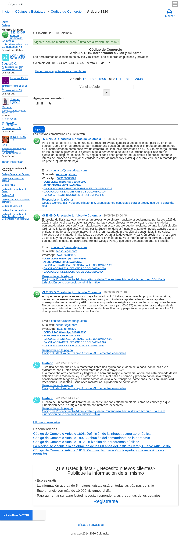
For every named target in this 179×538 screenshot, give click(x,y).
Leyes (5, 21)
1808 (94, 79)
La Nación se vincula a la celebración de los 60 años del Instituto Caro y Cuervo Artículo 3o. (102, 446)
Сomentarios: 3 (11, 152)
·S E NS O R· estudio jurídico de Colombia (14, 36)
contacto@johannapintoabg (14, 87)
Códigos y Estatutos (30, 11)
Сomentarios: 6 (11, 128)
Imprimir (169, 16)
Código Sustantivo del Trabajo (13, 179)
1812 (128, 79)
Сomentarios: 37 (12, 69)
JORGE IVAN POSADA (18, 138)
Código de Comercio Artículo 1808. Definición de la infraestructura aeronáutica (92, 433)
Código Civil (8, 195)
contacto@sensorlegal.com (69, 170)
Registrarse (106, 501)
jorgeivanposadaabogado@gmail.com (14, 149)
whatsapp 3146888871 (9, 124)
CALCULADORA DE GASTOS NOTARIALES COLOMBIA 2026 (78, 188)
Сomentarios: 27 (12, 90)
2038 (139, 79)
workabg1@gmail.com (12, 67)
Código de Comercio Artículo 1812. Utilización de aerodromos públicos (86, 442)
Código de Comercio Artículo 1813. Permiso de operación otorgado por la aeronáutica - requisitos (98, 451)
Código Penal (8, 185)
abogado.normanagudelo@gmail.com (14, 111)
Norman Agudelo (15, 101)
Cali (4, 145)
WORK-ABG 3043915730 (17, 57)
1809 (102, 79)
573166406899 (66, 178)
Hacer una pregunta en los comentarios (60, 71)
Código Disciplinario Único (15, 210)
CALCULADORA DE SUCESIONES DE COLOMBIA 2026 (75, 191)
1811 (119, 79)
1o (84, 79)
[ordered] (37, 103)
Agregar (39, 129)
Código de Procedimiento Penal (14, 190)
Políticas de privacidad (90, 524)
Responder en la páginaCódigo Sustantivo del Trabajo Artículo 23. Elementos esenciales (84, 351)
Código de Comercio (66, 11)
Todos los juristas (12, 161)
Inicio (6, 11)
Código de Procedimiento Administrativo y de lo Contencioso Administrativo (15, 216)
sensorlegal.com (66, 174)
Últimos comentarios (46, 422)
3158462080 (9, 118)
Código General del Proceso (16, 174)
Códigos (6, 25)
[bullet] (42, 103)
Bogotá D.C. (9, 63)
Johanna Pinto (19, 78)
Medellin (7, 107)
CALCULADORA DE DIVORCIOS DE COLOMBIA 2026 (74, 195)
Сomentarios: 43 (12, 46)
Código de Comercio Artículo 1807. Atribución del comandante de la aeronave (91, 438)
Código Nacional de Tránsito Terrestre (16, 200)
